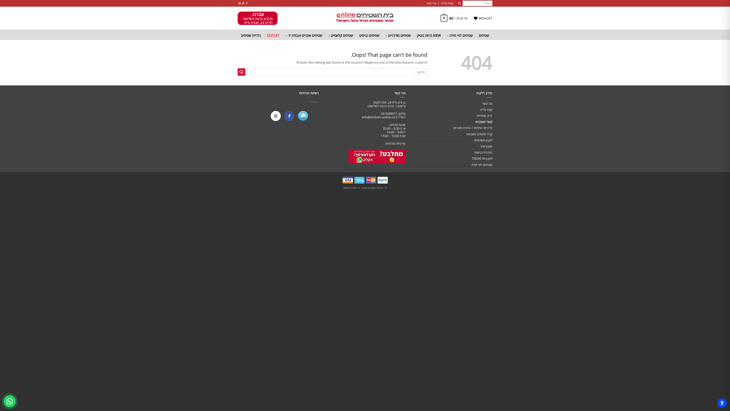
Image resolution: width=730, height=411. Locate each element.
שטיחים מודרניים (399, 35)
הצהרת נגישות (483, 152)
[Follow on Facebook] (247, 3)
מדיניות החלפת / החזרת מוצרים (473, 128)
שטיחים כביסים (369, 35)
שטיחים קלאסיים (341, 35)
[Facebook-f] (289, 116)
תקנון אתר (486, 146)
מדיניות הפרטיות (395, 143)
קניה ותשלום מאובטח (479, 134)
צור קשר (487, 103)
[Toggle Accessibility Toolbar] (722, 403)
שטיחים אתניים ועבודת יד (304, 35)
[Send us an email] (239, 3)
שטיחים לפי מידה (461, 35)
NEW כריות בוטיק (429, 35)
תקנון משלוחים (483, 140)
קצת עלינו (486, 110)
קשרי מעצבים (483, 122)
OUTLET (273, 35)
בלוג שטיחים (484, 116)
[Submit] (459, 3)
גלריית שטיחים (251, 35)
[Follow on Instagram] (243, 3)
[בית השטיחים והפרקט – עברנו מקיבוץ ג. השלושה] (365, 18)
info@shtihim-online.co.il (379, 117)
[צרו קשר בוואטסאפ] (10, 401)
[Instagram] (276, 116)
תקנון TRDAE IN (482, 158)
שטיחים (484, 35)
